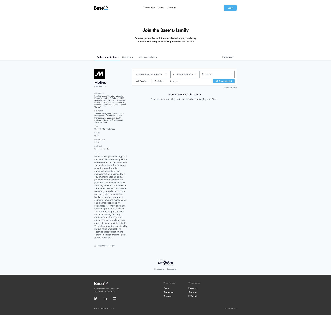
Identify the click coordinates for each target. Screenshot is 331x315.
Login (230, 8)
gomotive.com (100, 86)
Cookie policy (172, 269)
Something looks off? (106, 246)
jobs (128, 57)
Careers (167, 296)
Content (171, 7)
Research (192, 288)
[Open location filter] (231, 74)
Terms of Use (231, 309)
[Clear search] (166, 74)
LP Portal (192, 296)
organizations (107, 57)
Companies (149, 7)
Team (161, 7)
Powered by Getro (230, 87)
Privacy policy (159, 269)
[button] (143, 81)
